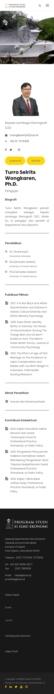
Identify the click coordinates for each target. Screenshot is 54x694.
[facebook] (6, 150)
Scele (8, 607)
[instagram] (19, 150)
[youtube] (21, 687)
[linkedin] (11, 687)
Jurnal (8, 620)
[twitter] (11, 150)
